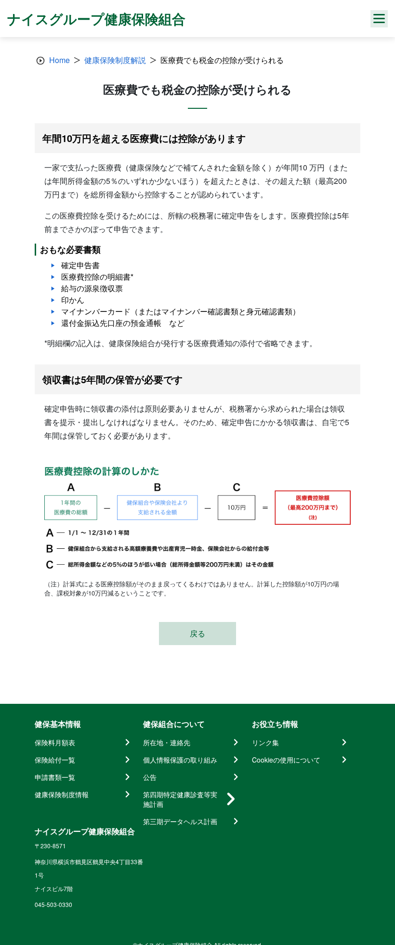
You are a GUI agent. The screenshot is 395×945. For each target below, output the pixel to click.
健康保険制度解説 (115, 59)
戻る (197, 633)
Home (59, 59)
